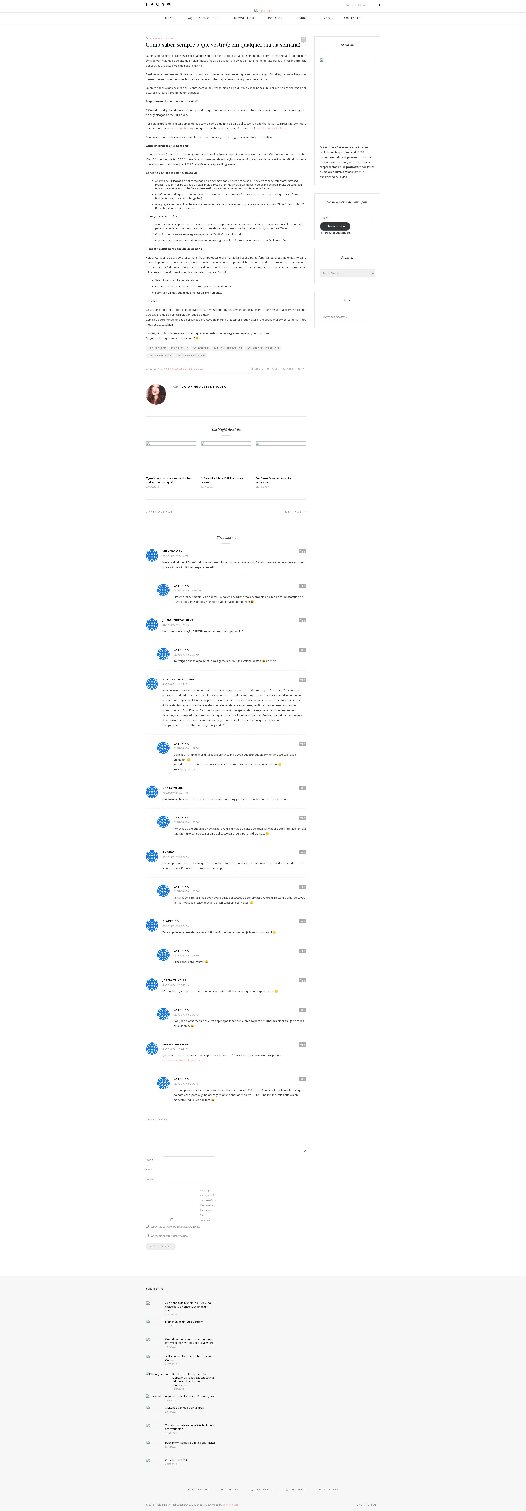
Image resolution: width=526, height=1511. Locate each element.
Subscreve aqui (334, 226)
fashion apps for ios (228, 348)
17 (303, 39)
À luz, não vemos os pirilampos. (184, 1407)
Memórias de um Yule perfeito (184, 1321)
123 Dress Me (179, 348)
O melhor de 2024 (176, 1460)
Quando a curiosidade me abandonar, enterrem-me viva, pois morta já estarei (189, 1341)
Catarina (181, 586)
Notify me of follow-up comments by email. (175, 1226)
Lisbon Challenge (184, 128)
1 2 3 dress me (157, 348)
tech (169, 38)
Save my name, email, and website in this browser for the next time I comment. (208, 1205)
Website (150, 1179)
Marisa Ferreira (175, 1044)
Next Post (295, 511)
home (169, 18)
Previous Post (161, 511)
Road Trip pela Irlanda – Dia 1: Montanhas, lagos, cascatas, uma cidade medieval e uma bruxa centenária (193, 1379)
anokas (168, 852)
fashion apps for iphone (263, 348)
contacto (352, 18)
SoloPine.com (231, 1504)
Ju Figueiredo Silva (178, 620)
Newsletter (244, 18)
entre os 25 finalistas (274, 128)
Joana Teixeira (174, 980)
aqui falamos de (202, 18)
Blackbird (170, 921)
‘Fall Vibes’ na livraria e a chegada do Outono (188, 1358)
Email (150, 1169)
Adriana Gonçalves (178, 679)
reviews (155, 38)
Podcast (275, 18)
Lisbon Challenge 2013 (190, 355)
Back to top (367, 1504)
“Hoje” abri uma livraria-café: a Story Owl (189, 1396)
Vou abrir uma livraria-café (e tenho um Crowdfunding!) (189, 1427)
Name (150, 1159)
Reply (302, 551)
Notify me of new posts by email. (169, 1236)
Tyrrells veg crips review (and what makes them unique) (168, 480)
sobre (302, 18)
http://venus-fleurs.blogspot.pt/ (182, 1060)
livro (325, 18)
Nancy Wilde (172, 788)
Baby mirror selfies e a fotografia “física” (190, 1442)
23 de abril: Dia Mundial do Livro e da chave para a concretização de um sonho (188, 1306)
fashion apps (201, 348)
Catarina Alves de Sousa (183, 368)
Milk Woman (172, 551)
